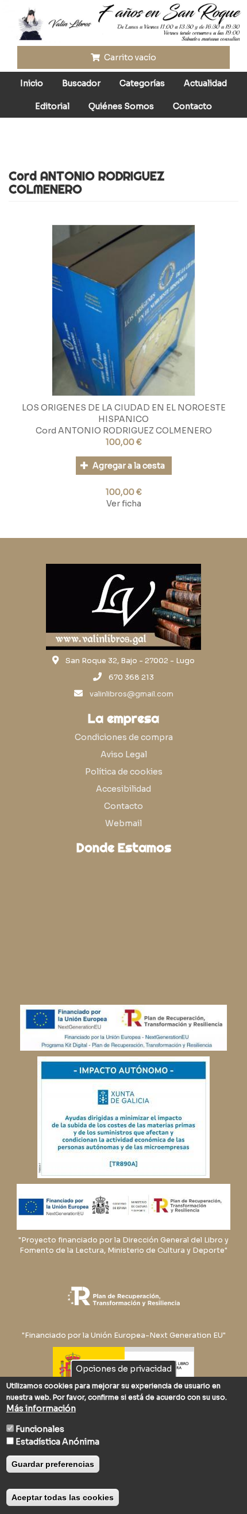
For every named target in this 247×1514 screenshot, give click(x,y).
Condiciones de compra (124, 737)
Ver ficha (123, 503)
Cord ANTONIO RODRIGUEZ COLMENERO (124, 430)
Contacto (192, 106)
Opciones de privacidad (124, 1369)
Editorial (52, 106)
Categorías (142, 83)
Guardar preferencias (52, 1464)
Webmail (123, 823)
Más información (41, 1408)
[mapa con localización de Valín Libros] (123, 915)
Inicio (31, 83)
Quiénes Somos (121, 106)
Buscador (81, 83)
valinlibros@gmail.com (131, 694)
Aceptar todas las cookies (62, 1497)
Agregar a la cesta (128, 465)
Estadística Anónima (57, 1441)
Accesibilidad (123, 789)
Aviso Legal (124, 754)
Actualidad (205, 83)
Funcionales (40, 1429)
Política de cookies (124, 771)
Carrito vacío (129, 57)
